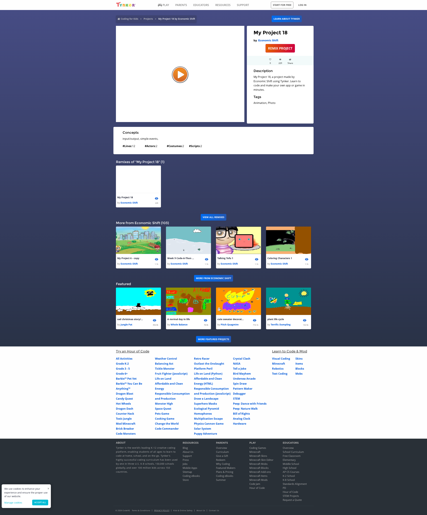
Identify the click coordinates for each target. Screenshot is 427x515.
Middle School (291, 463)
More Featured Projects (213, 339)
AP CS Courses (291, 471)
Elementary (289, 459)
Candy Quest (124, 398)
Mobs (299, 373)
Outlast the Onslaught (209, 363)
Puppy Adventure (205, 433)
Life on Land (163, 378)
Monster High (164, 403)
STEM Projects (291, 495)
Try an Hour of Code (132, 351)
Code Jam (254, 483)
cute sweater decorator (230, 319)
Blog (185, 447)
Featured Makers (225, 467)
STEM (236, 398)
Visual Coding (281, 358)
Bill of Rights (241, 413)
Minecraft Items (258, 475)
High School (289, 467)
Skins (299, 358)
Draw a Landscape (206, 398)
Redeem (220, 459)
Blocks (299, 368)
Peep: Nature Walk (245, 408)
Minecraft (278, 363)
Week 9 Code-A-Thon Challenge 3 (180, 258)
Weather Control (166, 358)
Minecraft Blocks (259, 467)
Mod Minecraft (125, 423)
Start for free (282, 5)
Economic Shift (268, 40)
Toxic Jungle (124, 418)
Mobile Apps (190, 467)
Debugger (239, 393)
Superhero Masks (205, 403)
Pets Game (162, 413)
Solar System (202, 428)
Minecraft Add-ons (260, 471)
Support (187, 455)
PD (284, 487)
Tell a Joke (239, 368)
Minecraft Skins (258, 455)
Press (186, 459)
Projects (148, 18)
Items (299, 363)
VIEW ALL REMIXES (213, 217)
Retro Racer (201, 358)
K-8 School (289, 479)
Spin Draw (240, 383)
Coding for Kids (129, 18)
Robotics (278, 368)
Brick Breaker (125, 428)
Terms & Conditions (141, 510)
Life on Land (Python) (208, 373)
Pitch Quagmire (230, 324)
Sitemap (187, 471)
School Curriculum (293, 451)
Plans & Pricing (224, 471)
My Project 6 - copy (128, 258)
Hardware (239, 423)
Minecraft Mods (258, 479)
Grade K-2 (122, 363)
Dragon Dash (124, 408)
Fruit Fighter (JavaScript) (171, 373)
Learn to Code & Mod (289, 351)
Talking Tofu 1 (225, 258)
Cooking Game (164, 418)
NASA (236, 363)
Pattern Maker (242, 388)
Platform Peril (203, 368)
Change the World (167, 423)
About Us (188, 451)
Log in (302, 5)
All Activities (124, 358)
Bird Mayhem (242, 373)
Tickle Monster (164, 368)
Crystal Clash (241, 358)
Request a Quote (292, 499)
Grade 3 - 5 (123, 368)
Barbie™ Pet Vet (126, 378)
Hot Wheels (123, 403)
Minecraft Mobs (258, 463)
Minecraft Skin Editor (261, 459)
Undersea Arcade (244, 378)
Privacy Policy (161, 510)
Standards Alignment (295, 483)
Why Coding (223, 463)
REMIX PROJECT (280, 48)
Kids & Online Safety (183, 510)
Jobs (185, 463)
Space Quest (163, 408)
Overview (221, 447)
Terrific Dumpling (281, 324)
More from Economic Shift (213, 278)
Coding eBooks (191, 475)
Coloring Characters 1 (279, 258)
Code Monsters (126, 433)
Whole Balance (179, 324)
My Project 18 (125, 197)
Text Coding (279, 373)
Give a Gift (222, 455)
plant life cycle (275, 319)
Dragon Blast (124, 393)
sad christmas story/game (130, 319)
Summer (221, 479)
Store (186, 479)
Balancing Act (164, 363)
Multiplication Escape (208, 418)
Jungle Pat (126, 324)
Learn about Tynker (287, 18)
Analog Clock (241, 418)
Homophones (203, 413)
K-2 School (289, 475)
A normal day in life (178, 319)
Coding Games (257, 447)
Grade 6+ (122, 373)
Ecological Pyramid (206, 408)
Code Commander (167, 428)
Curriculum (222, 451)
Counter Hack (125, 413)
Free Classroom (292, 455)
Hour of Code (257, 487)
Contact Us (214, 510)
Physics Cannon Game (209, 423)
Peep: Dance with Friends (250, 403)
